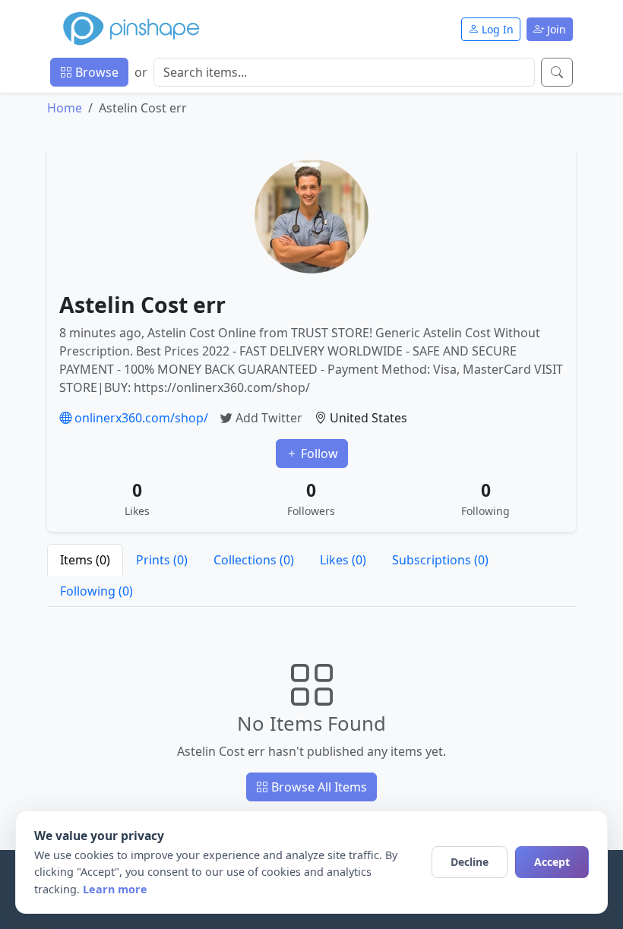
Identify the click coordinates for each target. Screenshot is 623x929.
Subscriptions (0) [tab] (440, 559)
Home (64, 108)
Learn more (115, 889)
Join (555, 29)
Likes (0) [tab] (343, 559)
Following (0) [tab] (96, 591)
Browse (95, 72)
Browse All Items (317, 787)
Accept (552, 862)
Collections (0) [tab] (253, 559)
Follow (318, 453)
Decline (470, 862)
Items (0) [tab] (85, 559)
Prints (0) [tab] (162, 559)
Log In (496, 29)
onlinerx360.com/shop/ (139, 417)
